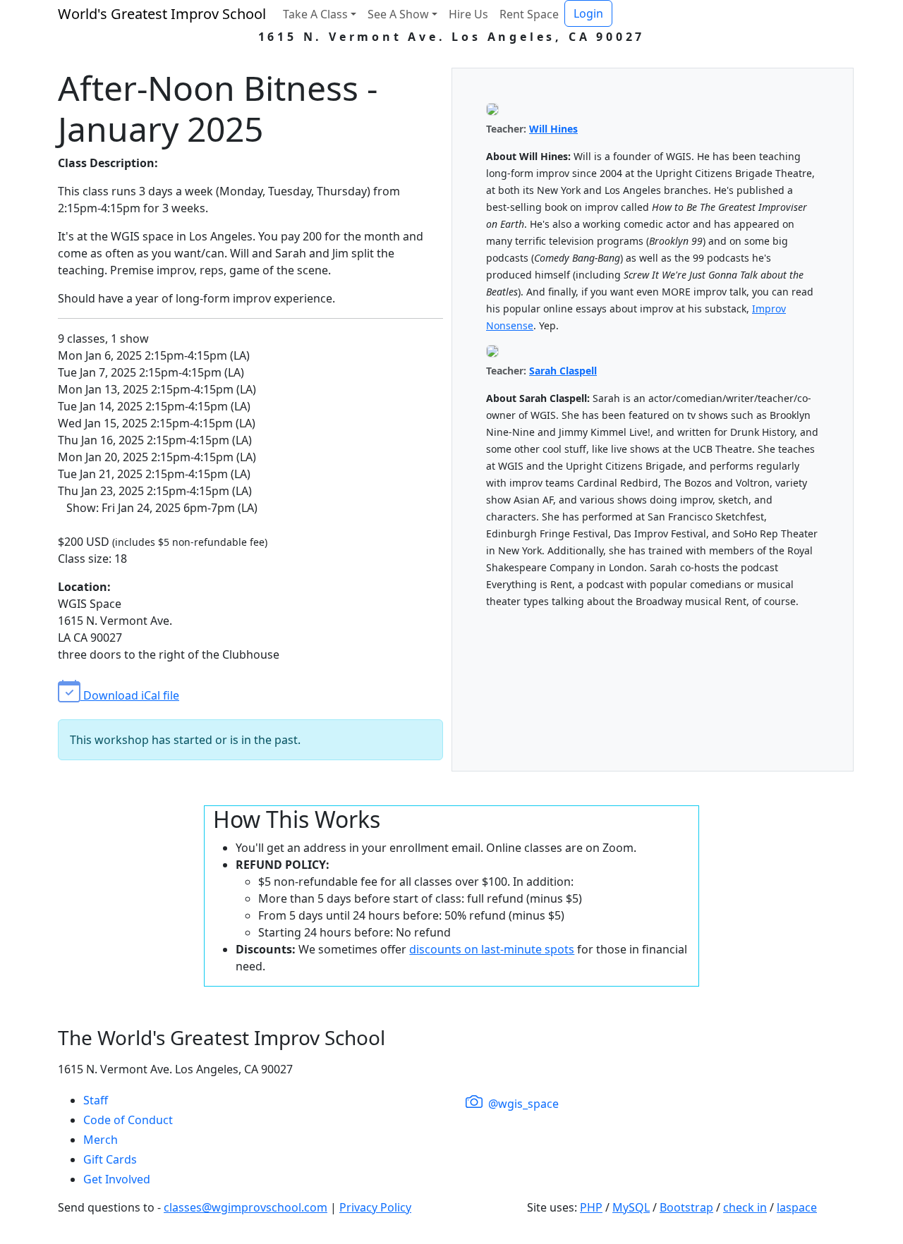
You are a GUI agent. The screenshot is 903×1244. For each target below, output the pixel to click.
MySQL (631, 1207)
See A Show (398, 14)
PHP (591, 1207)
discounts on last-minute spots (491, 949)
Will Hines (553, 128)
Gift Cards (110, 1159)
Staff (95, 1100)
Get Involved (116, 1179)
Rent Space (529, 14)
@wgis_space (522, 1103)
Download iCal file (129, 695)
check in (745, 1207)
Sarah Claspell (563, 370)
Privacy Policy (375, 1207)
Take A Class (315, 14)
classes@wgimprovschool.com (245, 1207)
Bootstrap (686, 1207)
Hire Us (468, 14)
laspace (797, 1207)
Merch (100, 1139)
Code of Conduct (128, 1120)
